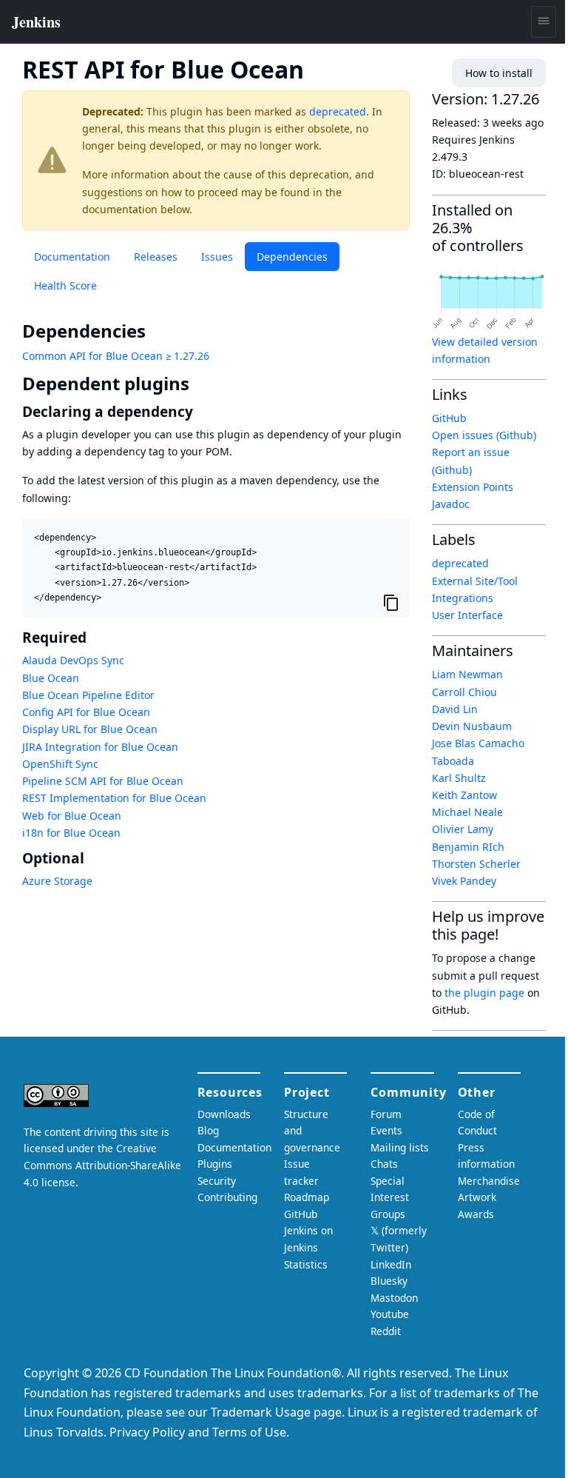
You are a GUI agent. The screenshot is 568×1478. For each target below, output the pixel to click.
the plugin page (484, 993)
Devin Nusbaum (472, 726)
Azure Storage (57, 881)
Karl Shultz (459, 778)
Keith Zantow (464, 795)
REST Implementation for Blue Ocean (114, 798)
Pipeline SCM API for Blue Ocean (102, 781)
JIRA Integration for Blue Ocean (100, 747)
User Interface (467, 615)
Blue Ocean (50, 678)
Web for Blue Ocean (71, 816)
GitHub (449, 418)
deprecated (337, 111)
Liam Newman (467, 674)
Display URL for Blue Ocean (90, 729)
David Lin (455, 709)
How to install (498, 73)
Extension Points (472, 487)
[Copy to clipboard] (391, 603)
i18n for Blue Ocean (71, 833)
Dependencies (292, 257)
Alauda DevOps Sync (73, 660)
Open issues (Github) (484, 435)
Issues (217, 257)
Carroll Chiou (464, 692)
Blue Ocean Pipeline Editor (88, 695)
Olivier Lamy (462, 829)
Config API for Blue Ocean (86, 712)
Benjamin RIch (468, 847)
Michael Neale (467, 812)
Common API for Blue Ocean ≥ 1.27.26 (115, 356)
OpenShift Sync (60, 764)
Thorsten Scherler (476, 864)
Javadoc (451, 504)
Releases (156, 257)
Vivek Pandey (464, 881)
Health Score (65, 285)
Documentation (72, 257)
